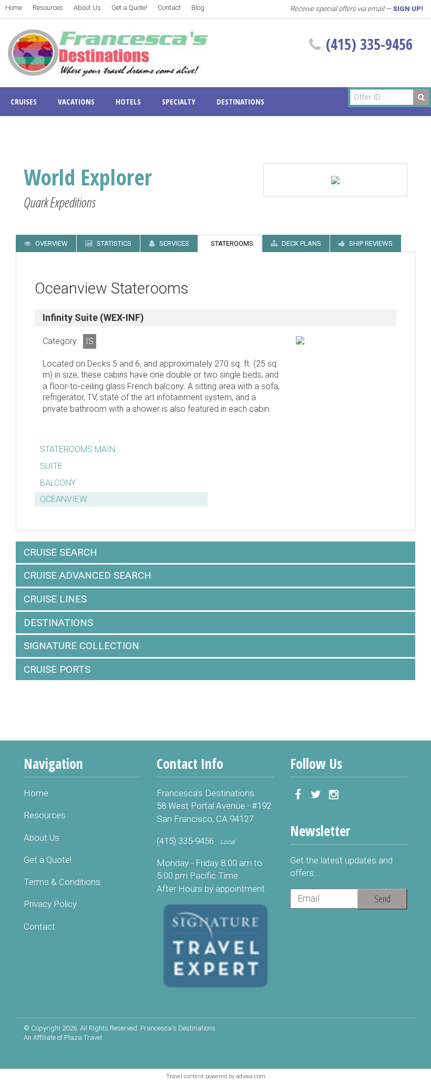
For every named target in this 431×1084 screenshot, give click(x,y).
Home (13, 8)
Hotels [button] (128, 101)
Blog (197, 8)
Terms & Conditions (62, 882)
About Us (87, 8)
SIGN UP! (408, 9)
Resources (48, 8)
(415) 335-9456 (369, 44)
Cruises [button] (24, 101)
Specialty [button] (179, 101)
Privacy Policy (50, 904)
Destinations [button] (240, 101)
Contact (169, 8)
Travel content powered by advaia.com (215, 1076)
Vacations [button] (76, 101)
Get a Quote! (129, 8)
